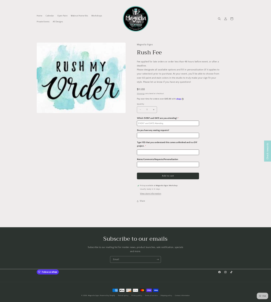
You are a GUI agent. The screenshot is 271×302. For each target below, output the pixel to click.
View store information (150, 194)
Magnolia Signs (93, 295)
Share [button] (142, 201)
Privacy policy (136, 295)
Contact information (182, 295)
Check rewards (267, 151)
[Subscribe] (158, 259)
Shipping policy (166, 295)
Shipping (140, 94)
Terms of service (151, 295)
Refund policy (123, 295)
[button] (219, 19)
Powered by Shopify (107, 295)
